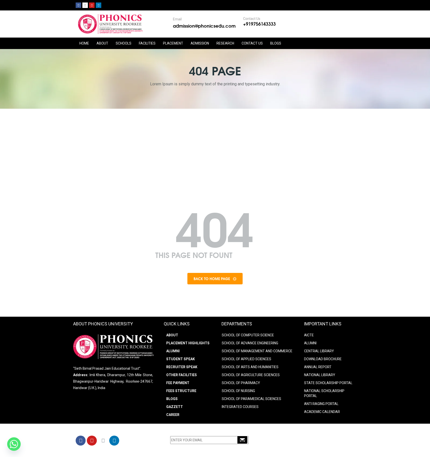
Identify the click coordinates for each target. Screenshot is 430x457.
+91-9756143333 (293, 441)
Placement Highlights (188, 343)
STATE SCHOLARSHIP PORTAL (328, 383)
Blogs (275, 43)
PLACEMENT (173, 43)
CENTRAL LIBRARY (319, 351)
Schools (123, 43)
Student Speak (180, 359)
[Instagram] (85, 5)
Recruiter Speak (181, 367)
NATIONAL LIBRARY (319, 375)
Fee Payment (177, 383)
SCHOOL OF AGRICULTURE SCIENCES (251, 375)
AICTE (309, 335)
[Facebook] (78, 5)
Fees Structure (181, 391)
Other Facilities (181, 375)
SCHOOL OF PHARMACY (241, 383)
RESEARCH (225, 43)
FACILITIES (147, 43)
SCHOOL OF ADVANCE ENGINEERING (250, 343)
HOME (84, 43)
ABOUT (102, 43)
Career (172, 415)
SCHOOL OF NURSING (238, 391)
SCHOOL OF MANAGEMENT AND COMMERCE (257, 351)
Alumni (173, 351)
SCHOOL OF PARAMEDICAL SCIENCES (251, 399)
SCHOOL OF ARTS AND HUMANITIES (250, 367)
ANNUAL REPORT (317, 367)
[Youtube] (92, 5)
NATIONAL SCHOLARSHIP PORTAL (324, 393)
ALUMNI (310, 343)
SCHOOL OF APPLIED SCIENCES (246, 359)
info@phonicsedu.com (294, 448)
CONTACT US (252, 43)
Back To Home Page (212, 278)
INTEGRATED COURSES (240, 407)
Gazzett (174, 407)
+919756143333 (259, 23)
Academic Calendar (322, 412)
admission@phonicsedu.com (204, 25)
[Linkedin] (98, 5)
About (172, 335)
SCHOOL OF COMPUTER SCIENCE (248, 335)
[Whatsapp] (14, 444)
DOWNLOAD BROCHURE (323, 359)
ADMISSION (200, 43)
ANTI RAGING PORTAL (321, 404)
